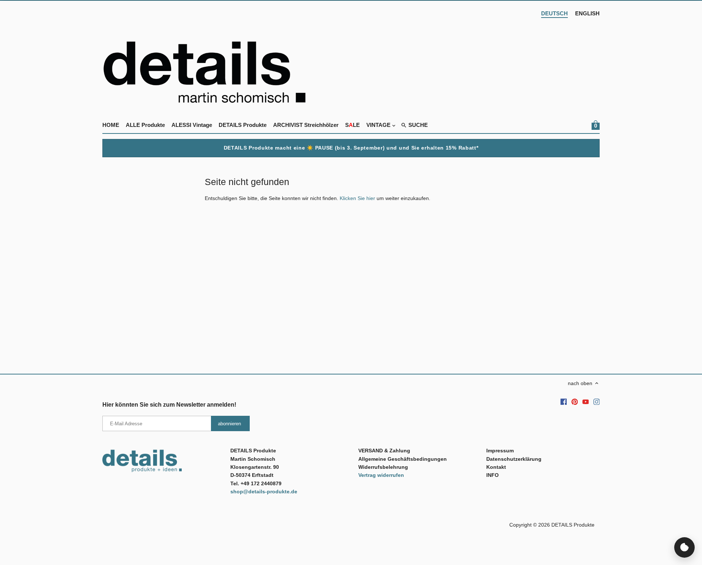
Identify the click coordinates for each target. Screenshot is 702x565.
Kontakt (496, 467)
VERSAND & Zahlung (384, 450)
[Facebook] (564, 401)
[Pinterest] (574, 401)
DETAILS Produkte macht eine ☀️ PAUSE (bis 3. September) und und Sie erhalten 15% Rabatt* (351, 148)
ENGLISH (587, 13)
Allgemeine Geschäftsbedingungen (402, 459)
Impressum (500, 450)
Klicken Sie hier (357, 198)
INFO (492, 475)
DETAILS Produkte (573, 525)
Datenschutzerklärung (513, 459)
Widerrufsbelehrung (383, 467)
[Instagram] (596, 401)
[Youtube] (585, 401)
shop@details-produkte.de (263, 491)
